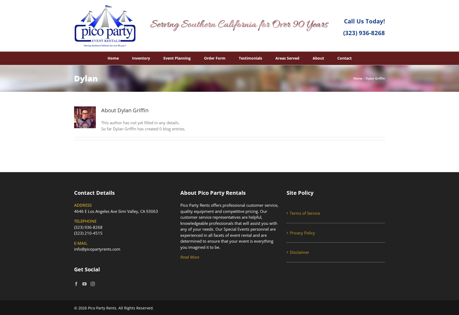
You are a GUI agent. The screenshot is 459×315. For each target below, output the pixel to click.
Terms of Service (305, 213)
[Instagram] (93, 284)
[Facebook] (76, 284)
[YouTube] (84, 284)
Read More (189, 257)
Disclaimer (299, 252)
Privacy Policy (302, 232)
